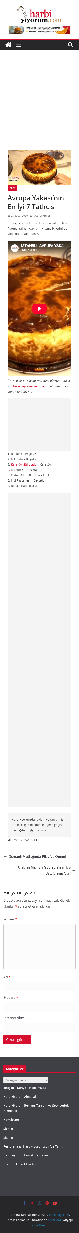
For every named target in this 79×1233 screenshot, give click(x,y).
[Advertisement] (39, 91)
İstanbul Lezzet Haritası (20, 1164)
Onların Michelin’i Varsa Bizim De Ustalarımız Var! (44, 870)
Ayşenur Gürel (41, 215)
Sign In (8, 1129)
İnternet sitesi (14, 1017)
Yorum (10, 919)
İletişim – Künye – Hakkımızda (24, 1088)
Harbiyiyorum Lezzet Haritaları (25, 1155)
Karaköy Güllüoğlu (24, 464)
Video (12, 188)
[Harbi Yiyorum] (8, 45)
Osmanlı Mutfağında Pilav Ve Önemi (37, 856)
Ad (7, 977)
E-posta (10, 997)
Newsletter (11, 1120)
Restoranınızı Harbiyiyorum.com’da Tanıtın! (34, 1146)
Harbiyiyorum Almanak (20, 1097)
